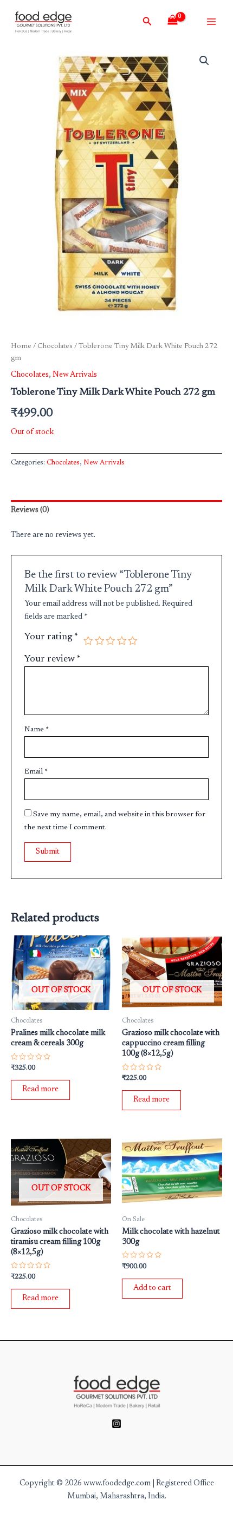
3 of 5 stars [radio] (110, 641)
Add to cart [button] (152, 1288)
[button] (204, 60)
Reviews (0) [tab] (30, 510)
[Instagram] (116, 1424)
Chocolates (55, 346)
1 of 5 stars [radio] (88, 641)
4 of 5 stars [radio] (122, 641)
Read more (40, 1089)
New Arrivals (75, 375)
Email (36, 772)
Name (36, 729)
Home (21, 346)
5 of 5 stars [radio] (133, 641)
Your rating (51, 637)
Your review (52, 659)
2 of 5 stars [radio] (100, 641)
